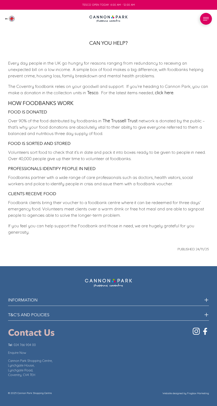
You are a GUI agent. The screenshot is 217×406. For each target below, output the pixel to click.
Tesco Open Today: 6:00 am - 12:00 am (108, 2)
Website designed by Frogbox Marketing (186, 393)
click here (164, 92)
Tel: (11, 345)
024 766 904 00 (25, 345)
